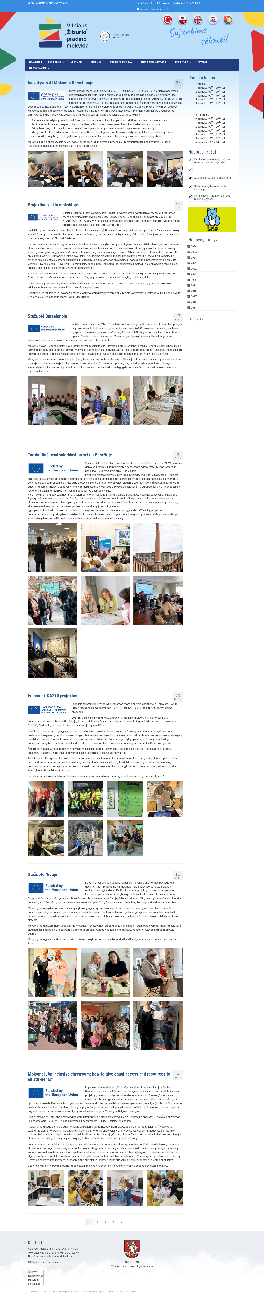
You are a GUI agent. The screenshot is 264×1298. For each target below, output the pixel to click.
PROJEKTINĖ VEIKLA (121, 62)
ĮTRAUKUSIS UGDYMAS (153, 62)
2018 (194, 291)
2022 (194, 268)
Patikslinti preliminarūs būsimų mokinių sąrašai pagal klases (212, 161)
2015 (194, 307)
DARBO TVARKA (37, 68)
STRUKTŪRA (181, 62)
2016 (194, 302)
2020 (194, 279)
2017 (194, 296)
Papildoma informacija (44, 1262)
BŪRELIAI (96, 62)
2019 (194, 285)
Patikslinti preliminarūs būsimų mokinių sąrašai (212, 197)
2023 (194, 263)
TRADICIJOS (54, 62)
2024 (194, 257)
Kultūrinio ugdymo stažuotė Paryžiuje (210, 187)
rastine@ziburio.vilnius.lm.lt (56, 1256)
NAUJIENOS (35, 62)
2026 (194, 246)
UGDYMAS (76, 62)
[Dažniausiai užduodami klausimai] (228, 19)
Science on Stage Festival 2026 (212, 177)
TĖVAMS (202, 62)
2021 (194, 274)
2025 (194, 252)
